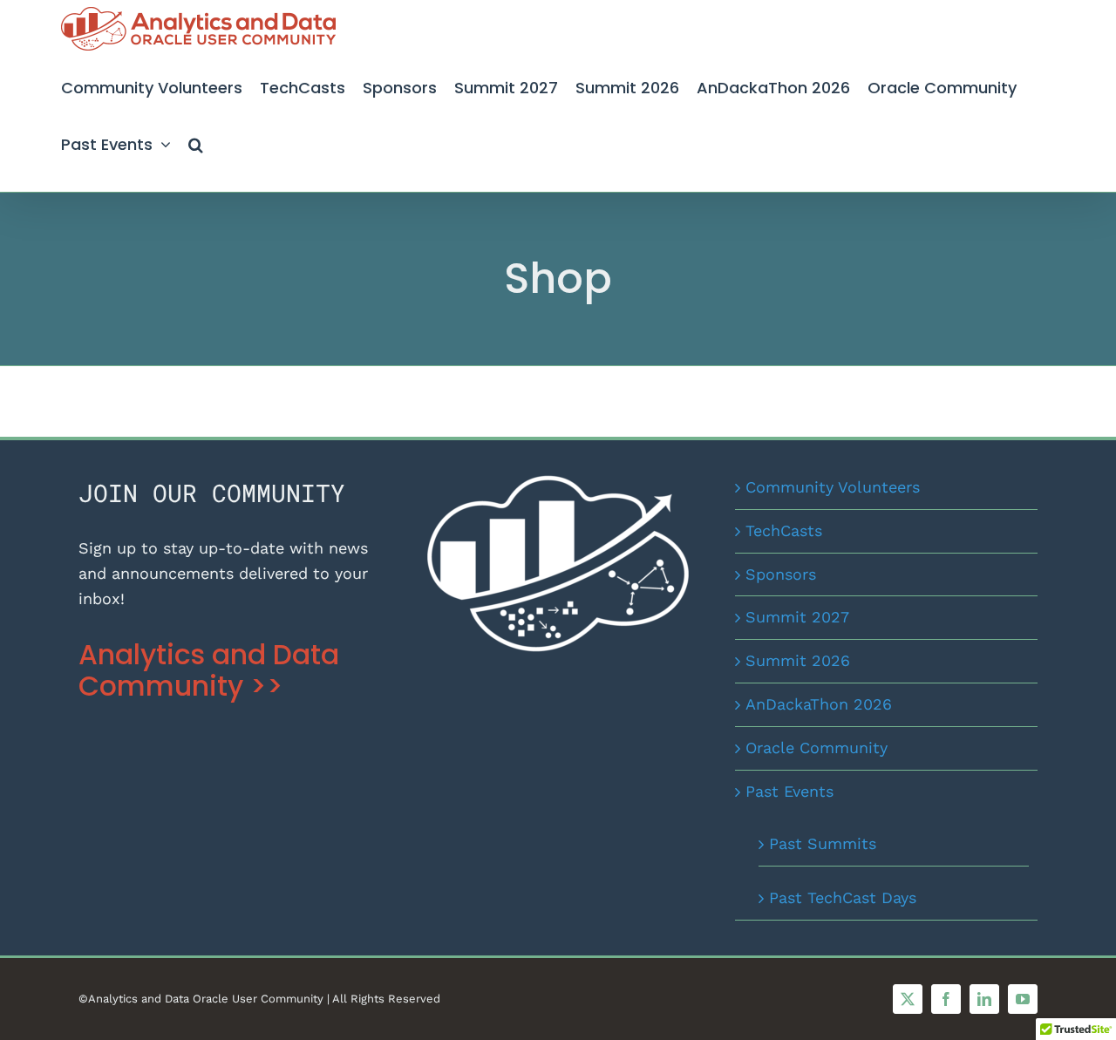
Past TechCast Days (842, 897)
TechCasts (783, 530)
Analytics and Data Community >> (208, 670)
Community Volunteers (832, 487)
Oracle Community (816, 747)
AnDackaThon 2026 (818, 704)
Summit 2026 (797, 660)
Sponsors (780, 574)
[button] (195, 141)
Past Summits (822, 843)
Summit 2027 (797, 617)
